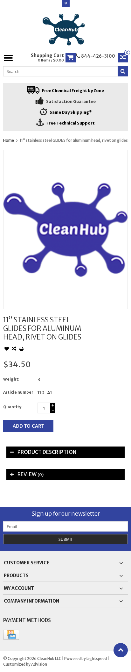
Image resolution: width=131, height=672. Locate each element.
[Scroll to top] (121, 650)
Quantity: (13, 406)
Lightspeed (96, 658)
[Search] (123, 71)
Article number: (19, 392)
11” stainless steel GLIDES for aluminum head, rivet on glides (74, 140)
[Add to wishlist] (7, 349)
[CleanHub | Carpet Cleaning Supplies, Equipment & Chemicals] (66, 29)
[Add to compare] (14, 349)
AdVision (39, 664)
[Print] (21, 349)
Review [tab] (30, 474)
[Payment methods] (11, 635)
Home (8, 140)
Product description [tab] (46, 452)
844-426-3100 (97, 56)
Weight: (11, 379)
